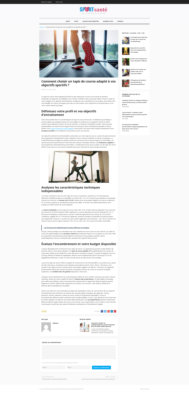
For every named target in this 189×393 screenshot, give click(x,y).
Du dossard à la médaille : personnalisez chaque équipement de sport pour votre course (134, 127)
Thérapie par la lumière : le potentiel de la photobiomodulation (138, 82)
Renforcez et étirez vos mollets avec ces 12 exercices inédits (138, 71)
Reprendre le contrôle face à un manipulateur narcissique (138, 50)
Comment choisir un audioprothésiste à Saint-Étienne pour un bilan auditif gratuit (103, 324)
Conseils (44, 311)
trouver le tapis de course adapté (61, 128)
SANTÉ (68, 21)
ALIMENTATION (108, 21)
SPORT (76, 21)
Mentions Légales (46, 2)
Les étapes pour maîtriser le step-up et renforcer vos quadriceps (138, 39)
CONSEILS (120, 21)
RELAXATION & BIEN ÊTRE (91, 21)
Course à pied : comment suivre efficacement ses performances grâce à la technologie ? (134, 114)
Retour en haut (144, 389)
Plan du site (59, 2)
